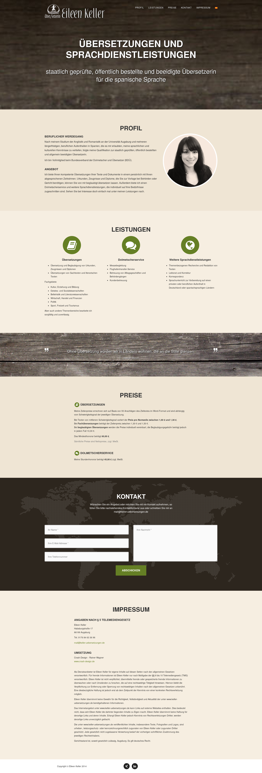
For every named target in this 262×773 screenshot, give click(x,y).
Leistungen (155, 7)
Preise (172, 7)
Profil (139, 7)
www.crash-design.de (84, 661)
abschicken (131, 570)
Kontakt (186, 7)
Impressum (203, 7)
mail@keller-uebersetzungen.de (131, 511)
